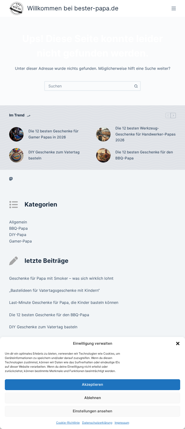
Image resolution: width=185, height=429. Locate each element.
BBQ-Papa (18, 228)
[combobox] (88, 86)
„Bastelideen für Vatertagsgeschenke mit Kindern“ (54, 290)
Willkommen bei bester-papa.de (73, 8)
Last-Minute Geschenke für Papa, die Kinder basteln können (63, 302)
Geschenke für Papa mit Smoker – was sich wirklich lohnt (61, 278)
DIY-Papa (17, 234)
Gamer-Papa (20, 241)
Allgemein (18, 222)
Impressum (122, 422)
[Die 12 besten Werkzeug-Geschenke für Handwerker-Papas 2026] (103, 134)
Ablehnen (92, 397)
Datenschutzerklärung (97, 422)
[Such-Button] (136, 86)
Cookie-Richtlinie (68, 422)
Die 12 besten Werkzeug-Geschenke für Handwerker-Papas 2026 (145, 134)
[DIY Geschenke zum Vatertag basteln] (16, 155)
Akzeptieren (92, 384)
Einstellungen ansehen (92, 411)
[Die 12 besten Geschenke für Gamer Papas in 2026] (16, 134)
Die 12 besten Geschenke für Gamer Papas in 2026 (53, 134)
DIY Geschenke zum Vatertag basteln (53, 155)
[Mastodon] (11, 179)
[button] (177, 343)
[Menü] (174, 8)
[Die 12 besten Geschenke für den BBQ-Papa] (103, 155)
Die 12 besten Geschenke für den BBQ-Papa (144, 155)
